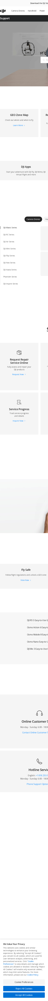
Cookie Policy (32, 974)
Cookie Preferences (24, 982)
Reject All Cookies (24, 988)
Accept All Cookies (24, 995)
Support (5, 18)
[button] (19, 120)
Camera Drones (18, 10)
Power (42, 10)
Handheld (32, 10)
